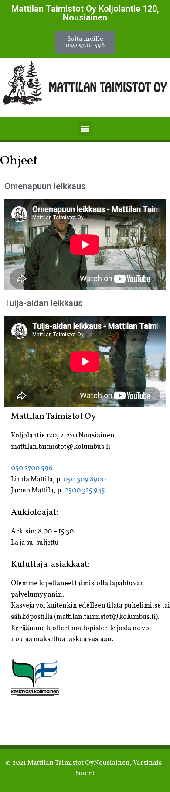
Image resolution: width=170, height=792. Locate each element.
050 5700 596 (32, 468)
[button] (85, 42)
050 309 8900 (84, 480)
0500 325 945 (84, 490)
